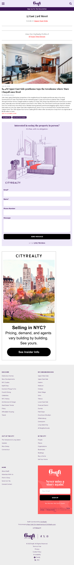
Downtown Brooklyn (44, 415)
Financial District (43, 405)
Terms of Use (37, 546)
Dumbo (40, 408)
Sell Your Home (43, 459)
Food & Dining (6, 392)
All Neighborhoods (44, 428)
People (40, 440)
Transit (4, 415)
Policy (4, 408)
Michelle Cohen (9, 95)
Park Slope (41, 412)
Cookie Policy (37, 552)
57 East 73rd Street (37, 37)
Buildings (41, 453)
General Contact (7, 484)
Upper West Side (43, 376)
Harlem (40, 382)
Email (6, 190)
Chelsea (40, 389)
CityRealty (43, 522)
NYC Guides (5, 382)
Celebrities (7, 117)
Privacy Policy (51, 509)
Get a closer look (9, 113)
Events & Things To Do (9, 389)
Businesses (41, 449)
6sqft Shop (5, 386)
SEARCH (71, 3)
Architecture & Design (9, 402)
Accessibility (37, 554)
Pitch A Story (6, 478)
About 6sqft (5, 471)
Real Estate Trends (8, 405)
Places (40, 443)
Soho (39, 395)
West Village (42, 392)
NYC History (5, 399)
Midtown (40, 386)
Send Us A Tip (6, 481)
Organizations (42, 446)
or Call (37, 243)
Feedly (38, 557)
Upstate (4, 443)
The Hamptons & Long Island (11, 440)
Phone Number (9, 208)
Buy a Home (42, 456)
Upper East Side (41, 21)
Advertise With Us (7, 474)
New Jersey (5, 446)
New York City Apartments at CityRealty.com (41, 524)
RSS (38, 560)
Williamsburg (42, 418)
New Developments (8, 379)
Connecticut (6, 449)
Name (6, 199)
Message (7, 218)
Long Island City (43, 425)
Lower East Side (43, 402)
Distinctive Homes (19, 117)
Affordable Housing (8, 412)
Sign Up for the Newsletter (37, 9)
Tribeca (40, 399)
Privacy (37, 549)
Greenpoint (41, 421)
